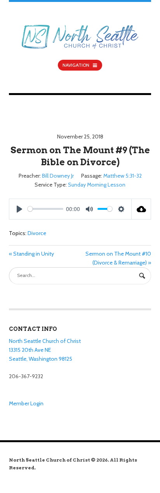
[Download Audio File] (141, 209)
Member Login (26, 403)
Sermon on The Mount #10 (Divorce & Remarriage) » (118, 258)
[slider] (45, 209)
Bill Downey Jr (58, 175)
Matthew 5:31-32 (122, 175)
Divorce (37, 233)
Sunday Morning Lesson (96, 184)
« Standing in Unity (31, 253)
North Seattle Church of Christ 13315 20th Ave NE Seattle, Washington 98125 (45, 349)
